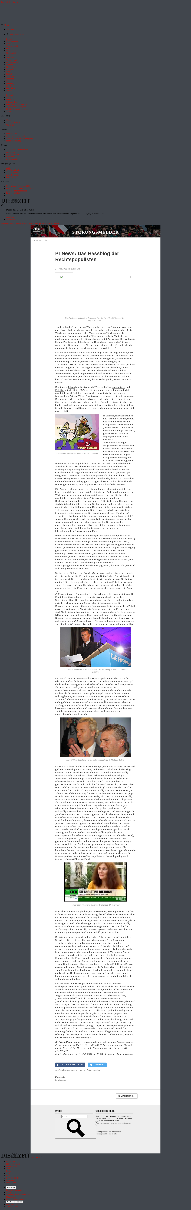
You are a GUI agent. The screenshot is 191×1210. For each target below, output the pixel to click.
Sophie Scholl (109, 535)
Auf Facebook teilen (71, 1065)
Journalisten (118, 387)
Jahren (71, 387)
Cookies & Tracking (14, 1202)
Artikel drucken (93, 1070)
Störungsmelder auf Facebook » (108, 1132)
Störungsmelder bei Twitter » (107, 1134)
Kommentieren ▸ (127, 1096)
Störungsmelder (95, 232)
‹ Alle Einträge (40, 240)
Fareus (99, 814)
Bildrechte (11, 1187)
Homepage (61, 856)
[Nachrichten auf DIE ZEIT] (15, 202)
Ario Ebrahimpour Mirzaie (71, 1070)
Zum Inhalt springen (9, 2)
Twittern (99, 1065)
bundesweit (60, 1080)
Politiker (59, 390)
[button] (5, 25)
